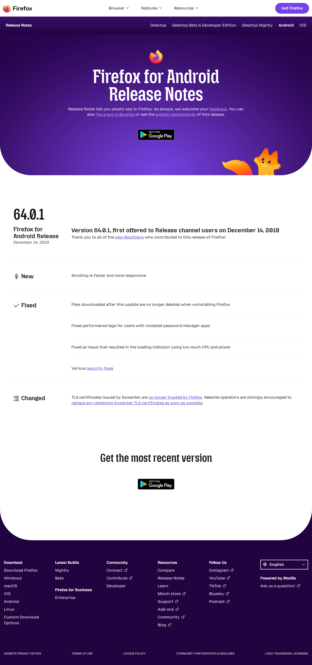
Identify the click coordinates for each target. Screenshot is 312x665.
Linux (9, 609)
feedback (218, 109)
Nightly (62, 570)
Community (169, 617)
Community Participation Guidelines (205, 653)
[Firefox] (17, 8)
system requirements (176, 114)
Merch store (169, 593)
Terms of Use (82, 653)
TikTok (215, 586)
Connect (115, 570)
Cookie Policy (134, 653)
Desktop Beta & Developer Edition (204, 25)
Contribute (117, 578)
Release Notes (171, 578)
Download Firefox (21, 570)
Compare (166, 570)
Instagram (219, 570)
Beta (59, 578)
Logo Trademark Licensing (286, 653)
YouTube (217, 578)
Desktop (158, 25)
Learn (163, 586)
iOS (303, 25)
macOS (10, 586)
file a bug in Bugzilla (115, 114)
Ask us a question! (277, 586)
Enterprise (65, 597)
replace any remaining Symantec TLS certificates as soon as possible (137, 403)
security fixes (100, 368)
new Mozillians (129, 237)
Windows (13, 578)
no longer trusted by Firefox (175, 397)
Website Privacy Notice (22, 653)
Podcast (217, 601)
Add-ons (166, 609)
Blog (162, 625)
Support (165, 601)
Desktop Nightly (257, 25)
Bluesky (216, 593)
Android (286, 25)
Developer (116, 586)
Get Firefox (292, 8)
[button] (119, 8)
